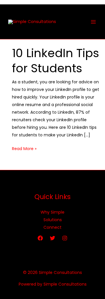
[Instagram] (64, 238)
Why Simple (52, 212)
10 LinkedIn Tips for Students (55, 60)
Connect (52, 227)
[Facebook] (40, 238)
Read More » (24, 148)
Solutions (52, 220)
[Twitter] (52, 238)
